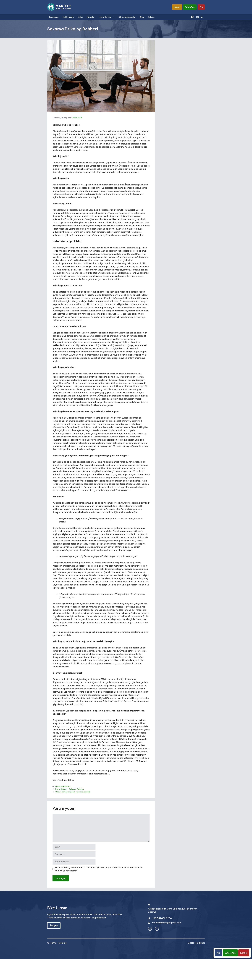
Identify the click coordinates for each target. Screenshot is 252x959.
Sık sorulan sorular (127, 17)
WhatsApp (190, 7)
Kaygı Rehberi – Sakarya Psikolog (69, 789)
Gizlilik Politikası (196, 942)
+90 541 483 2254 (162, 918)
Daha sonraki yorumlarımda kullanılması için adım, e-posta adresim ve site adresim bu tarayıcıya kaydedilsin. (99, 869)
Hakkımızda (68, 17)
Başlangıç (54, 17)
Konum (177, 7)
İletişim (151, 17)
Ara (201, 7)
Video (80, 17)
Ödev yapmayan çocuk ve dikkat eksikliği (72, 792)
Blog (142, 17)
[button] (202, 17)
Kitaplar (91, 17)
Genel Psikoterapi (62, 786)
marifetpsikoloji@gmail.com (166, 922)
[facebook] (192, 17)
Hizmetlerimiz (105, 17)
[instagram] (197, 17)
